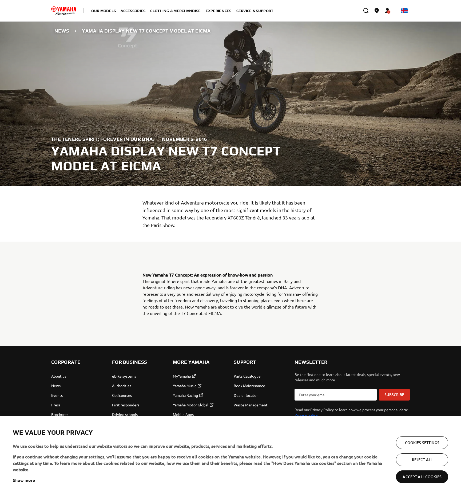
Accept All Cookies (422, 476)
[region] (230, 456)
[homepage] (63, 10)
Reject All (422, 459)
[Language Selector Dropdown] (404, 10)
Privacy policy (306, 415)
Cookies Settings (422, 442)
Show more (24, 480)
